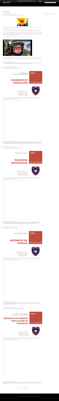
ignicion (34, 142)
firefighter (30, 62)
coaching (20, 302)
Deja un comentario (14, 13)
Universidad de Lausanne (24, 63)
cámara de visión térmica (14, 62)
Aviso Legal (34, 396)
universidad (19, 63)
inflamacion (6, 143)
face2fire (10, 13)
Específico (6, 221)
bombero (8, 62)
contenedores (22, 302)
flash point (22, 142)
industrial (41, 62)
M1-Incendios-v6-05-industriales (11, 148)
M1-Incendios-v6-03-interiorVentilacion (13, 308)
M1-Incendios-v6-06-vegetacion (11, 68)
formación (32, 62)
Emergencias (21, 62)
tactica (33, 143)
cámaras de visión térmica (13, 32)
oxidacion (23, 143)
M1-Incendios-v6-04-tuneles (10, 228)
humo (32, 142)
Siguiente (25, 388)
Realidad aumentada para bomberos (13, 15)
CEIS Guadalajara (17, 98)
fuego (34, 62)
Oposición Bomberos (10, 221)
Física (19, 142)
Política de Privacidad (26, 396)
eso (23, 62)
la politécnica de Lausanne (9, 36)
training (35, 143)
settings (35, 1)
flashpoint (26, 142)
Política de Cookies (30, 396)
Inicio (4, 7)
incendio (36, 62)
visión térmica (31, 63)
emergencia (18, 62)
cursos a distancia (26, 302)
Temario (13, 221)
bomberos (10, 62)
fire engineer (27, 62)
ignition (36, 142)
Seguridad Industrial (11, 63)
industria (38, 62)
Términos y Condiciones (37, 396)
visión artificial (28, 63)
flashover (24, 142)
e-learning (29, 302)
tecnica (15, 63)
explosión (7, 142)
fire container (11, 142)
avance (6, 62)
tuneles (39, 303)
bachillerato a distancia (7, 302)
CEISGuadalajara (17, 302)
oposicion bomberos (16, 143)
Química (27, 143)
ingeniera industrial (5, 63)
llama (13, 143)
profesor (25, 143)
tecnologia (17, 63)
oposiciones (20, 143)
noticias (8, 63)
